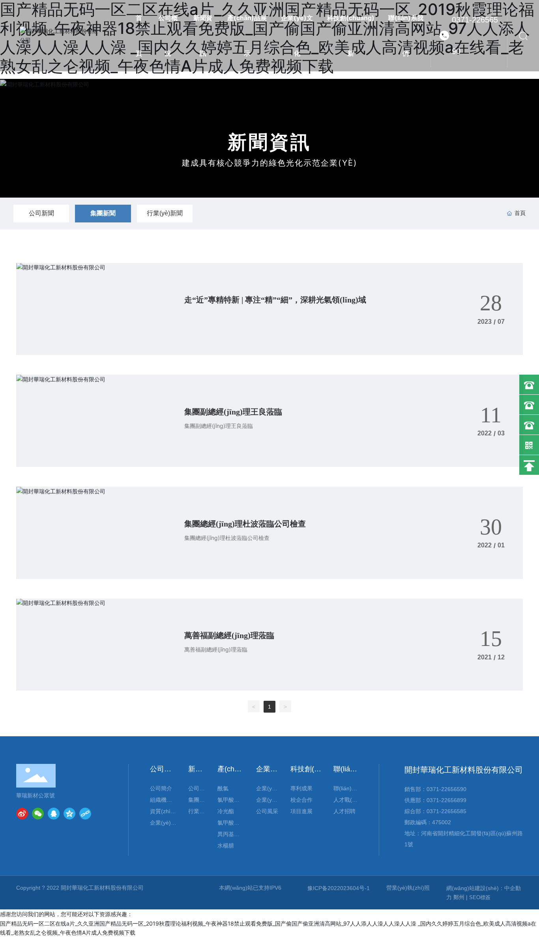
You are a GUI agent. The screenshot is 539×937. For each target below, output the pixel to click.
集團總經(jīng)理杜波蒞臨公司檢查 (245, 523)
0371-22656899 (446, 800)
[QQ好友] (54, 813)
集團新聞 (103, 213)
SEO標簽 (479, 897)
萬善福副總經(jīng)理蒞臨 (229, 635)
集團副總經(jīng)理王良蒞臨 (233, 411)
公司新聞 (41, 213)
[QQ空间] (69, 813)
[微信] (38, 813)
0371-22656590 (475, 35)
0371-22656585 (446, 811)
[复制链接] (85, 813)
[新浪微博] (22, 813)
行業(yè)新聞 (165, 213)
